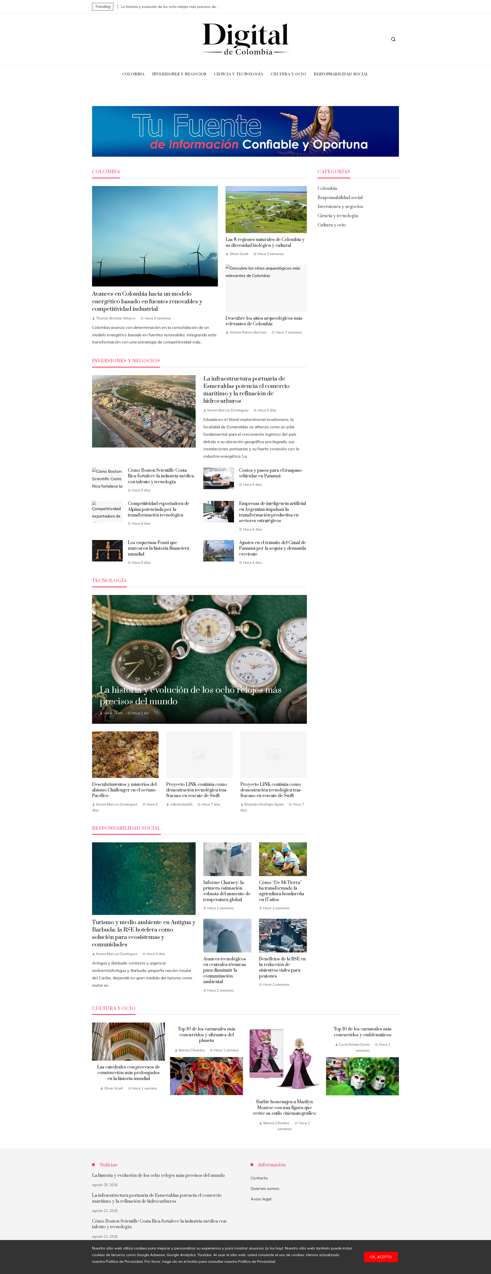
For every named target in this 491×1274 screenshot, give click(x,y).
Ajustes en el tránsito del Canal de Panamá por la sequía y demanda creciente (272, 548)
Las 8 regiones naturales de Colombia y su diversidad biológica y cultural (265, 242)
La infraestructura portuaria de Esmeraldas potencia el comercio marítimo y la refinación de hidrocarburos (246, 390)
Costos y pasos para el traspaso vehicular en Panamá (270, 473)
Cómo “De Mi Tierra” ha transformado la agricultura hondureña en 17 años (281, 891)
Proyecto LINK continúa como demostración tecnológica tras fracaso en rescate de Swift (196, 790)
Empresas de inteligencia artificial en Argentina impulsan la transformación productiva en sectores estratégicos (272, 512)
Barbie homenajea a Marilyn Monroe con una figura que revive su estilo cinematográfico (284, 1107)
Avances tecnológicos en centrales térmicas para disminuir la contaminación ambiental (224, 970)
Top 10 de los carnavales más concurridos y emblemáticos (363, 1032)
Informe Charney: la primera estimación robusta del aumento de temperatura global (226, 891)
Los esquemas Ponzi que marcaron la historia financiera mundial (158, 548)
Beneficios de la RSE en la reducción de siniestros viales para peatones (282, 967)
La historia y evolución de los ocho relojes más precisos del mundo (169, 7)
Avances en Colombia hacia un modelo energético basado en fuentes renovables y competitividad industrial (147, 301)
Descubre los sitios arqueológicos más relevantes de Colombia (264, 321)
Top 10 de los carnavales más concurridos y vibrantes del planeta (207, 1034)
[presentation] (117, 5)
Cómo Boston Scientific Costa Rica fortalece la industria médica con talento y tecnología (161, 476)
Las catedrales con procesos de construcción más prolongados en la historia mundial (128, 1073)
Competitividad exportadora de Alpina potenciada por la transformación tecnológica (158, 509)
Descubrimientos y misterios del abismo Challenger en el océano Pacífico (124, 790)
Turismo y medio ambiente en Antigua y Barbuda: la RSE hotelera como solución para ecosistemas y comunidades (143, 933)
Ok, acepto (381, 1257)
